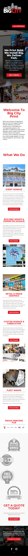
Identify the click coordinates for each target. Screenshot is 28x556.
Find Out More (14, 209)
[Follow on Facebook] (12, 549)
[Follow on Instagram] (16, 549)
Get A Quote (14, 75)
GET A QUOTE (14, 519)
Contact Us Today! (14, 539)
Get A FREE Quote (19, 26)
